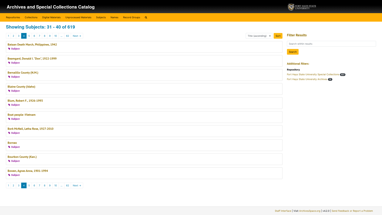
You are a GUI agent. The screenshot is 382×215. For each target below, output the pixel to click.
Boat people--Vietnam (22, 115)
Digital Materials (51, 17)
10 (55, 35)
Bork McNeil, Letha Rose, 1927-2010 (30, 129)
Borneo (12, 143)
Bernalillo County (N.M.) (23, 73)
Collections (31, 17)
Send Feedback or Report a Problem (352, 210)
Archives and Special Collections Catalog (51, 6)
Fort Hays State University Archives (309, 79)
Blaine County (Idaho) (21, 87)
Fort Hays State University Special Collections (315, 74)
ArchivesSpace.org (309, 210)
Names (114, 17)
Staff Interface (283, 210)
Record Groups (131, 17)
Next (77, 35)
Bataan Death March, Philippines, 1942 (32, 44)
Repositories (13, 17)
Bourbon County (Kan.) (22, 157)
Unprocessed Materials (78, 17)
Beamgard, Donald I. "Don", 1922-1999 (32, 58)
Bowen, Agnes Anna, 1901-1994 (28, 171)
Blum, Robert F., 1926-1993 (25, 101)
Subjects (101, 17)
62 (67, 35)
